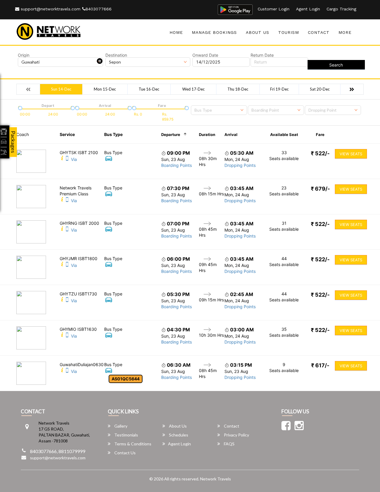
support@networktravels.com (49, 9)
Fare (320, 134)
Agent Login (308, 9)
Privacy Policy (236, 434)
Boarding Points (176, 165)
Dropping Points (240, 165)
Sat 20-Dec (320, 89)
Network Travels (215, 478)
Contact (319, 32)
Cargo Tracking (341, 9)
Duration (207, 134)
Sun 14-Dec (61, 89)
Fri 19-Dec (279, 89)
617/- (320, 365)
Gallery (120, 425)
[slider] (19, 107)
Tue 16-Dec (149, 89)
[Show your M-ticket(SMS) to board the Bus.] (67, 159)
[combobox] (218, 110)
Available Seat (284, 134)
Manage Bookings (214, 32)
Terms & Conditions (132, 443)
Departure (170, 134)
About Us (257, 32)
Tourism (288, 32)
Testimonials (125, 434)
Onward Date (205, 55)
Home (176, 32)
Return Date (262, 55)
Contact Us (124, 452)
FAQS (229, 443)
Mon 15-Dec (105, 89)
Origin (23, 55)
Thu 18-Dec (237, 89)
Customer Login (273, 9)
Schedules (178, 434)
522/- (320, 153)
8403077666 (99, 9)
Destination (116, 55)
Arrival (231, 134)
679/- (320, 189)
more (345, 32)
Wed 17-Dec (193, 89)
